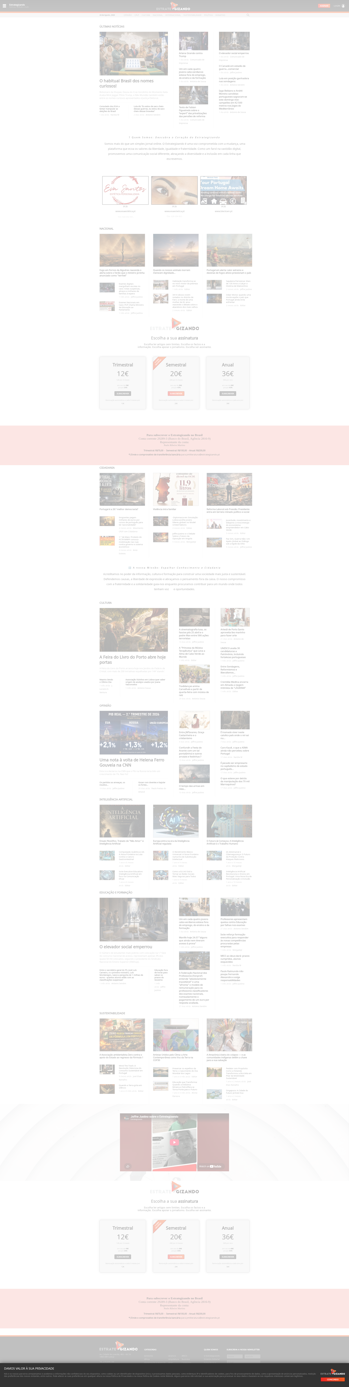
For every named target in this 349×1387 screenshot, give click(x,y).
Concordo (333, 1379)
